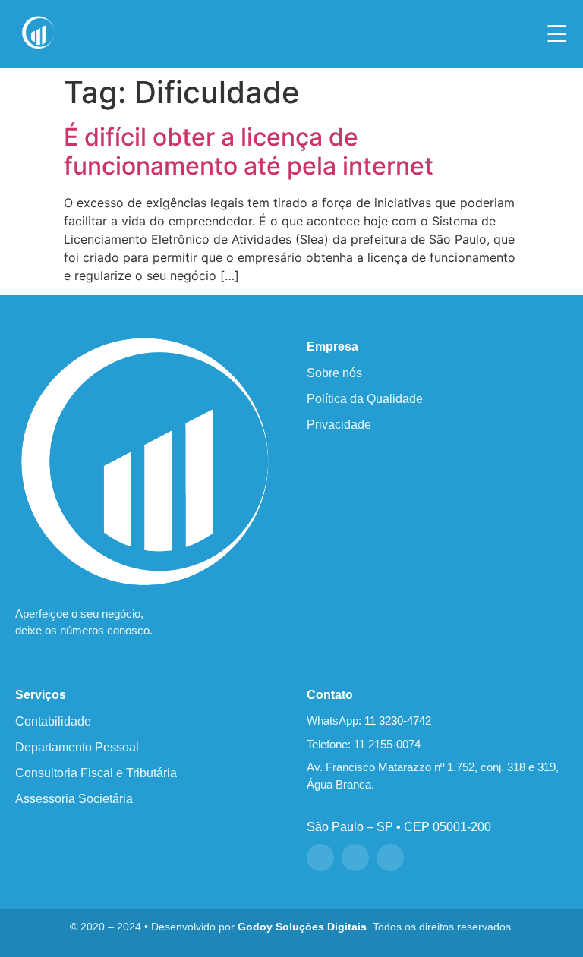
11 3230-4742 (397, 720)
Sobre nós (334, 373)
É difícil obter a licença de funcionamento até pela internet (248, 151)
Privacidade (339, 424)
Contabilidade (53, 721)
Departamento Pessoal (77, 747)
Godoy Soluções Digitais (302, 927)
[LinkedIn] (390, 857)
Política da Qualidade (365, 398)
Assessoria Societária (74, 798)
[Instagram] (355, 857)
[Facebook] (320, 857)
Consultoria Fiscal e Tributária (96, 773)
